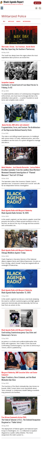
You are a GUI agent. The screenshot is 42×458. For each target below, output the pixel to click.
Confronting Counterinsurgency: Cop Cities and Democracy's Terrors (19, 333)
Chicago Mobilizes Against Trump (13, 252)
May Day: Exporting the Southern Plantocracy (18, 49)
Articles (11, 21)
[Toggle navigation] (2, 8)
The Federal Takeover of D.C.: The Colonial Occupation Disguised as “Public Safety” (21, 421)
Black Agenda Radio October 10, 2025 (15, 213)
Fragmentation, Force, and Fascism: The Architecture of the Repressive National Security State (21, 128)
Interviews (26, 21)
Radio (18, 21)
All (4, 21)
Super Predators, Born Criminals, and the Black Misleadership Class (19, 378)
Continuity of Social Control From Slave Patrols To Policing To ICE (20, 86)
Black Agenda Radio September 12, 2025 (16, 292)
